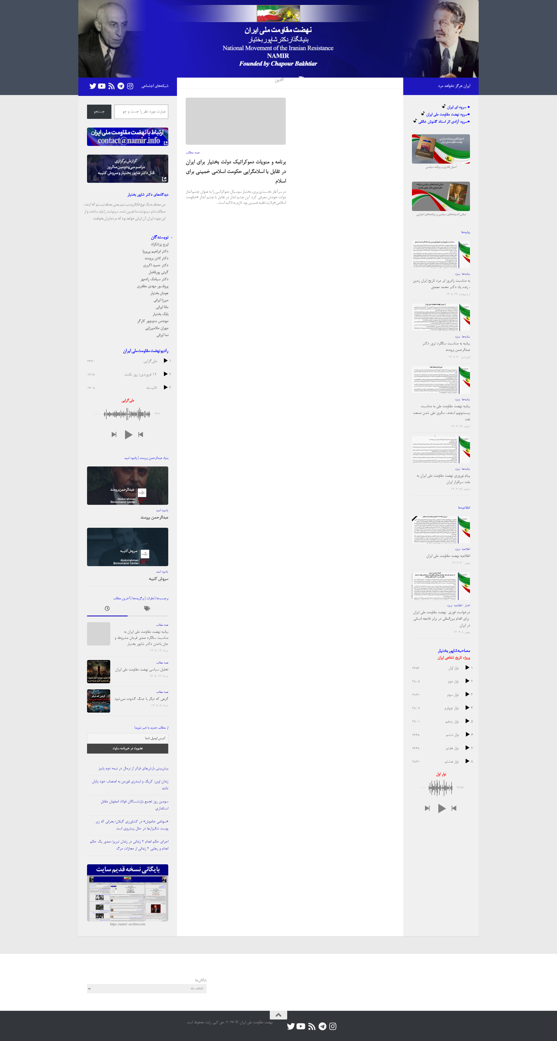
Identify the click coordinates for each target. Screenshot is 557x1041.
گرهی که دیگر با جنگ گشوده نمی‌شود (141, 699)
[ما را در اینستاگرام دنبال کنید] (129, 86)
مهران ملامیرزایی (156, 328)
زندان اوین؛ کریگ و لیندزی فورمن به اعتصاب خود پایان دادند (130, 785)
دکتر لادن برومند (156, 258)
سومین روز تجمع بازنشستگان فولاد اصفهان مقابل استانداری (134, 805)
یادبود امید (162, 511)
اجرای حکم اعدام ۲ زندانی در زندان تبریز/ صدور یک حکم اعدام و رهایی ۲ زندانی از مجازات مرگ (129, 845)
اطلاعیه (466, 549)
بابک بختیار (160, 314)
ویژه (457, 274)
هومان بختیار (159, 293)
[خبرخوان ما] (111, 86)
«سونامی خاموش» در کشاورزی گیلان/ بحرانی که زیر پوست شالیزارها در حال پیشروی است (131, 825)
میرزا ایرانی (160, 300)
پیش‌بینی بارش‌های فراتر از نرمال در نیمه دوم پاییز (133, 768)
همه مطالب (193, 153)
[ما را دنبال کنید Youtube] (102, 86)
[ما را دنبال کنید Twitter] (92, 86)
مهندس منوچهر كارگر (152, 321)
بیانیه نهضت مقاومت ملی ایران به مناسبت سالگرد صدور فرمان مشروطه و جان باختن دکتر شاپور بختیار (141, 638)
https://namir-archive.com (127, 924)
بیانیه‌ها (466, 274)
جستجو (99, 112)
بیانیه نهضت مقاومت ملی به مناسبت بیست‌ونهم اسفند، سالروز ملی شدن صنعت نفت (441, 413)
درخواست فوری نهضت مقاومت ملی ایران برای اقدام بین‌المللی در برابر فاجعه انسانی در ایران (441, 619)
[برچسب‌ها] (148, 610)
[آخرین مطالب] (107, 610)
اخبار (467, 605)
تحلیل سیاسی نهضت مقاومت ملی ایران (141, 670)
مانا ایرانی (162, 307)
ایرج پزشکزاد (159, 244)
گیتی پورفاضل (158, 272)
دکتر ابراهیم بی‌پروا (155, 251)
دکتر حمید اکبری (155, 265)
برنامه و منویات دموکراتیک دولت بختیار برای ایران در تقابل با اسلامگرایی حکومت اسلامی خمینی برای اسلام (236, 172)
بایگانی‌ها (201, 980)
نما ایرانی (162, 335)
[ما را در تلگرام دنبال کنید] (120, 86)
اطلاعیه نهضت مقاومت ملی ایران (448, 556)
